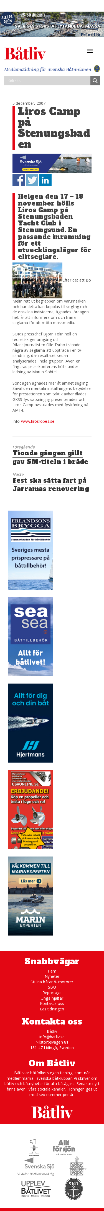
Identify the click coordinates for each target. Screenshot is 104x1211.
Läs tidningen (52, 1009)
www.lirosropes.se (37, 421)
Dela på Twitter (32, 180)
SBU (52, 987)
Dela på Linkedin (45, 180)
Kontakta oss (52, 1003)
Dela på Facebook (18, 180)
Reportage (52, 992)
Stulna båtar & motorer (52, 981)
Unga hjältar (52, 998)
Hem (52, 971)
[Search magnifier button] (95, 80)
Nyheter (52, 976)
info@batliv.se (52, 1036)
